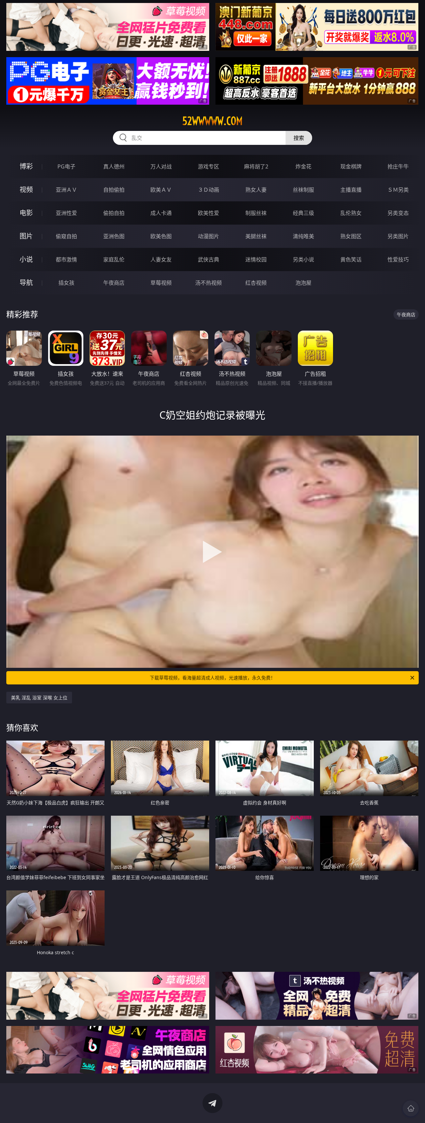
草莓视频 (161, 282)
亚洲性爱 (66, 213)
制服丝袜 (256, 213)
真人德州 (114, 166)
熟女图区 (351, 236)
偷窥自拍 (66, 236)
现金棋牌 (351, 166)
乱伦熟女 (351, 213)
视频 (26, 189)
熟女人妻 (256, 189)
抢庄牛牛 (398, 166)
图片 (26, 236)
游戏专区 (208, 166)
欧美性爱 (208, 213)
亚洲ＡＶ (66, 189)
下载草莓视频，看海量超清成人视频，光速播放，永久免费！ (212, 677)
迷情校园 (256, 259)
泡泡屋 (303, 282)
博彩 (26, 166)
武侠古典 (208, 259)
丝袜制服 (303, 189)
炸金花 (303, 166)
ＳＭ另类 (398, 189)
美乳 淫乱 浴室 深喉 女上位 (39, 697)
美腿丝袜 (256, 236)
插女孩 (66, 282)
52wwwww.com (212, 121)
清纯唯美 (303, 236)
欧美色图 (161, 236)
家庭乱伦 (114, 259)
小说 (26, 259)
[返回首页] (411, 1108)
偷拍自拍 (114, 213)
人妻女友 (161, 259)
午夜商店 (114, 282)
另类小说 (303, 259)
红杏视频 (256, 282)
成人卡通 (161, 213)
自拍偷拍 (114, 189)
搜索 (299, 138)
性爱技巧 (398, 259)
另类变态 (398, 213)
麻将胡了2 (256, 166)
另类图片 (398, 236)
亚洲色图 (114, 236)
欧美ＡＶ (161, 189)
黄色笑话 (351, 259)
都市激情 (66, 259)
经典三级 (303, 213)
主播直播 (351, 189)
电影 (26, 212)
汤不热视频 (208, 282)
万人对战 (161, 166)
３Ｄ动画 (208, 189)
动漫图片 (208, 236)
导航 (26, 282)
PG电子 (66, 166)
